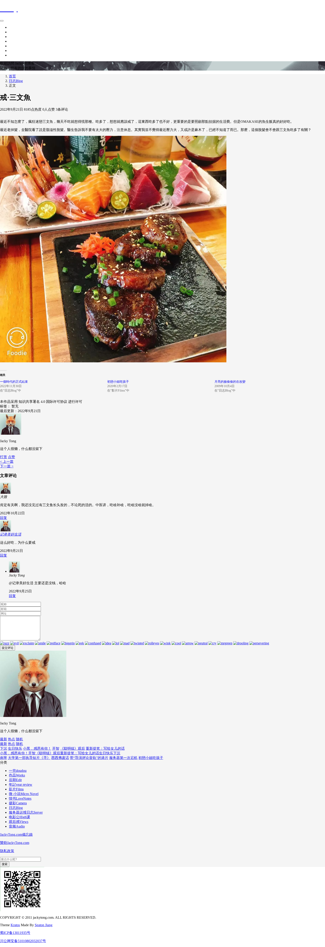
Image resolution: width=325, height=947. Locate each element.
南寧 (3, 758)
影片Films (16, 789)
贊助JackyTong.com (14, 843)
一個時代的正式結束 (14, 381)
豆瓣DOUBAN (20, 50)
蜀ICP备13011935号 (15, 933)
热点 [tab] (11, 739)
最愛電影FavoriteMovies (27, 46)
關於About (17, 41)
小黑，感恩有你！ (37, 748)
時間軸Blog (17, 32)
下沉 (3, 748)
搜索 (5, 864)
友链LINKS (18, 55)
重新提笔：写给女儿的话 (105, 748)
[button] (11, 457)
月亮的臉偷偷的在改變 (229, 381)
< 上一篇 (6, 461)
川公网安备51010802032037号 (23, 941)
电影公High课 (19, 817)
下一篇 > (6, 466)
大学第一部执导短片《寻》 (29, 758)
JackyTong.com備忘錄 (16, 834)
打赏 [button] (3, 457)
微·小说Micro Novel (23, 794)
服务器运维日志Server (26, 812)
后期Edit (15, 780)
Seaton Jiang (43, 925)
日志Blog (16, 81)
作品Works (17, 775)
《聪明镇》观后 (72, 748)
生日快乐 (15, 748)
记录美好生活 (10, 534)
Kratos (15, 925)
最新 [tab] (3, 739)
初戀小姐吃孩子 (118, 381)
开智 (55, 748)
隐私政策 (7, 851)
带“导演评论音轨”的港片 (89, 758)
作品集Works (19, 36)
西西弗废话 (60, 758)
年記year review (20, 784)
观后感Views (18, 822)
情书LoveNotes (20, 798)
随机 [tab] (19, 739)
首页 (12, 27)
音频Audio (17, 826)
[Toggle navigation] (2, 20)
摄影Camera (18, 803)
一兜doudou (18, 770)
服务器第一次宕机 (123, 758)
